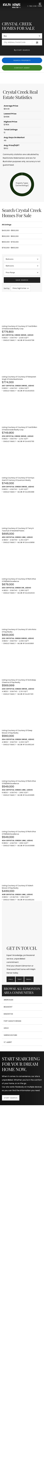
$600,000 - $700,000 (10, 242)
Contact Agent (22, 68)
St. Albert (8, 1042)
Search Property (22, 60)
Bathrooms (10, 266)
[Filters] (37, 42)
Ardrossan (8, 1000)
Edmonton (8, 1014)
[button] (22, 184)
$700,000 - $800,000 (10, 248)
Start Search (10, 1098)
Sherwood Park (10, 1035)
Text (20, 979)
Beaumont (8, 1007)
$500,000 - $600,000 (10, 236)
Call (11, 979)
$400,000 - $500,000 (10, 230)
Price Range (10, 272)
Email (29, 979)
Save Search (22, 280)
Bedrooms (9, 259)
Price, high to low (19, 288)
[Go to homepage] (14, 6)
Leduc (6, 1028)
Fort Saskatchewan (12, 1021)
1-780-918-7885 (34, 6)
